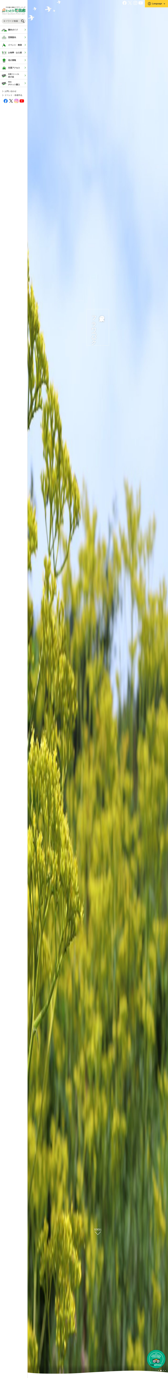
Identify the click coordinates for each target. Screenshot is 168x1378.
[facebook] (5, 101)
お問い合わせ (10, 91)
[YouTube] (22, 101)
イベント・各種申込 (13, 95)
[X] (11, 101)
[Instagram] (16, 101)
